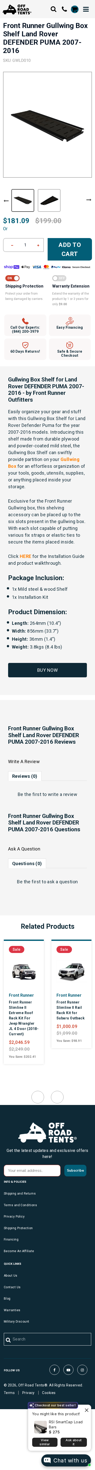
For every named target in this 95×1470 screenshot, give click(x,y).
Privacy (28, 1393)
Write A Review (24, 761)
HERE (25, 556)
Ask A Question (24, 849)
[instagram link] (82, 1370)
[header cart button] (74, 9)
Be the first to (48, 794)
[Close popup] (86, 1409)
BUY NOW (47, 670)
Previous (6, 200)
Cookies (48, 1393)
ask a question (62, 881)
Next (88, 199)
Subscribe (75, 1170)
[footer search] (8, 1340)
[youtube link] (68, 1370)
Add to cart (70, 249)
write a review (62, 794)
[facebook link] (54, 1370)
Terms (9, 1393)
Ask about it (74, 1442)
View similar (45, 1442)
